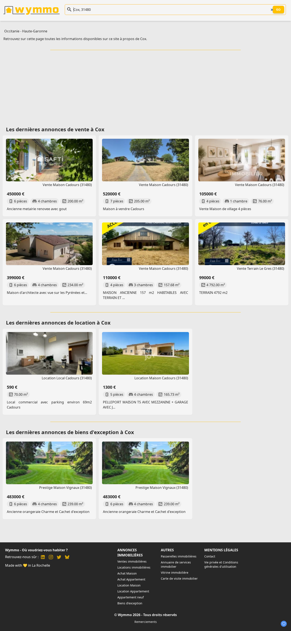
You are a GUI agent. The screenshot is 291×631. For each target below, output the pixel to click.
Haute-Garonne (34, 31)
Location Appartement (133, 591)
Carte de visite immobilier (179, 578)
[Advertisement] (145, 87)
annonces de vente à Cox (72, 129)
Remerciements (145, 622)
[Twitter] (59, 557)
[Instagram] (50, 557)
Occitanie (11, 31)
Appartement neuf (130, 597)
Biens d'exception (129, 603)
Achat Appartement (131, 579)
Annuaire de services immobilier (176, 564)
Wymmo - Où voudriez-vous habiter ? (36, 550)
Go (278, 9)
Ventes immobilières (132, 561)
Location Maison (129, 585)
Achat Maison (127, 573)
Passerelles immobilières (178, 556)
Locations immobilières (133, 567)
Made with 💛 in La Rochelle (27, 565)
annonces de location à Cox (76, 322)
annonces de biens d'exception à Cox (87, 432)
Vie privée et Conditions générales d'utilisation (221, 564)
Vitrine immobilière (174, 572)
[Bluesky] (67, 557)
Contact (209, 556)
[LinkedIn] (42, 557)
